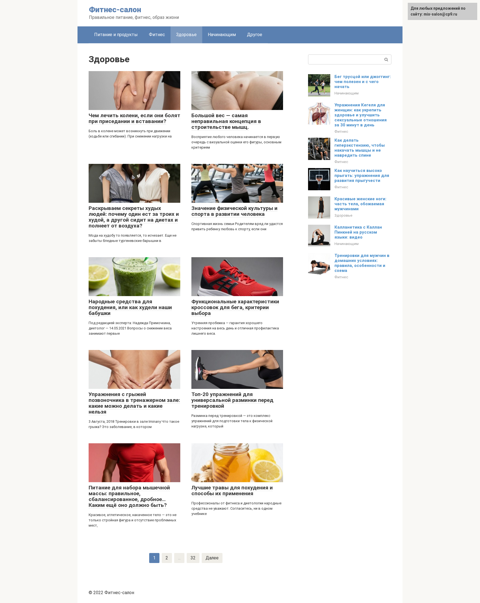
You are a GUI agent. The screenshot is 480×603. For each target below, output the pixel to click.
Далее (212, 558)
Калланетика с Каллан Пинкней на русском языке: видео (358, 232)
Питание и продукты (116, 34)
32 (193, 558)
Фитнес (157, 34)
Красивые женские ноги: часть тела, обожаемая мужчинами (360, 203)
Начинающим (222, 34)
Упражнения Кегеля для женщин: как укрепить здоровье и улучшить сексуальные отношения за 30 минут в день (360, 114)
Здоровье (343, 215)
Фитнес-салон (115, 9)
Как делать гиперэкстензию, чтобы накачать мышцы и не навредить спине (359, 148)
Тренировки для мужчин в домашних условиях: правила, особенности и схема (361, 263)
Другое (254, 34)
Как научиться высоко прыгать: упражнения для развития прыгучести (361, 175)
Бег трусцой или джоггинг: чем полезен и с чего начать (362, 81)
